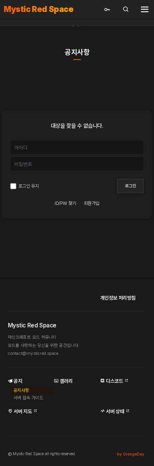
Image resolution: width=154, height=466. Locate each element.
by (131, 454)
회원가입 (91, 203)
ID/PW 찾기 (65, 203)
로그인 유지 (28, 186)
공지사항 (77, 52)
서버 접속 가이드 (28, 397)
